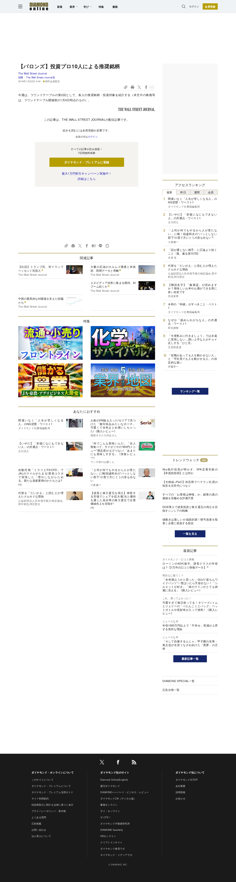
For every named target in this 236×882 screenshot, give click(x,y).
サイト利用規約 (40, 798)
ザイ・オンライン (110, 811)
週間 (197, 192)
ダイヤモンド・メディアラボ (116, 855)
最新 (169, 192)
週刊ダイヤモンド (110, 786)
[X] (102, 763)
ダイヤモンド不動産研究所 (115, 823)
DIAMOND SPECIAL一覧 (178, 681)
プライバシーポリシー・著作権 (49, 811)
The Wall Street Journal (32, 73)
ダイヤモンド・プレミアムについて (51, 786)
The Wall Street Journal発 (40, 77)
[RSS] (134, 763)
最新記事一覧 (190, 659)
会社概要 (180, 786)
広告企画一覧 (170, 690)
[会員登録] (210, 6)
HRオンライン (108, 836)
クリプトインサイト (111, 842)
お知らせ (180, 798)
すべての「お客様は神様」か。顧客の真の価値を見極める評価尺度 (190, 496)
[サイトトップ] (39, 6)
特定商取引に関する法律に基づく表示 (52, 804)
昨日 (183, 192)
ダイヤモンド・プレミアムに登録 (86, 162)
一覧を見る (190, 534)
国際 (20, 77)
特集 (101, 6)
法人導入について (41, 836)
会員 (211, 192)
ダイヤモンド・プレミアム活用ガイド (52, 792)
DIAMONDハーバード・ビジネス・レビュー (124, 792)
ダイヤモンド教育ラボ (112, 848)
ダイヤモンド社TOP (187, 779)
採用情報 (180, 792)
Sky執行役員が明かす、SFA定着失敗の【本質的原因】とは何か (190, 471)
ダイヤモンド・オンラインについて (53, 772)
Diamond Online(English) (114, 779)
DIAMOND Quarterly (111, 829)
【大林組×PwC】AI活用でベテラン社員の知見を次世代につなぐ (190, 483)
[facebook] (118, 763)
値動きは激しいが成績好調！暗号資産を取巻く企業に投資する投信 (190, 521)
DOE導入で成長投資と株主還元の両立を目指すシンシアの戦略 (190, 508)
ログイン (194, 6)
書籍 (115, 6)
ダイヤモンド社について (190, 772)
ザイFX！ (105, 817)
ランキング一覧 (190, 391)
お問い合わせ (39, 829)
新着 (60, 6)
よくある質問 (39, 817)
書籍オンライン (108, 804)
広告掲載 (36, 823)
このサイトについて (43, 779)
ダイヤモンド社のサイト (114, 772)
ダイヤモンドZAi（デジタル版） (118, 798)
